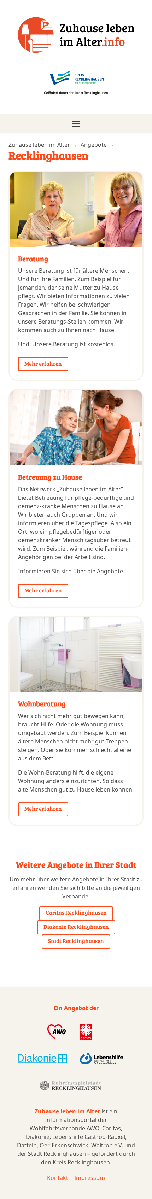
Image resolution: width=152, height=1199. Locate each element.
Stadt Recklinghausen (76, 940)
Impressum (89, 1178)
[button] (76, 123)
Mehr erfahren (43, 363)
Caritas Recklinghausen (76, 912)
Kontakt (57, 1178)
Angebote (94, 145)
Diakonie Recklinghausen (76, 926)
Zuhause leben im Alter (39, 145)
